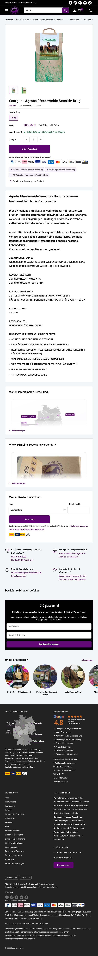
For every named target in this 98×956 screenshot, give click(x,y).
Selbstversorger (60, 820)
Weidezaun (79, 828)
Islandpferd (68, 828)
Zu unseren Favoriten (14, 851)
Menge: (12, 139)
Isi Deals (72, 820)
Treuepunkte (61, 852)
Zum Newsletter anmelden (49, 644)
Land (11, 504)
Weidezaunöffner (74, 835)
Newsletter (10, 818)
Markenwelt (58, 839)
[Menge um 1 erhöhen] (40, 139)
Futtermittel (66, 824)
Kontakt (8, 810)
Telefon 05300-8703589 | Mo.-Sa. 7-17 (20, 3)
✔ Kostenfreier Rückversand (65, 754)
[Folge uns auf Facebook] (70, 3)
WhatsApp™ (58, 774)
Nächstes (87, 20)
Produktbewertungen (14, 863)
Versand (9, 822)
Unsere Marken (79, 824)
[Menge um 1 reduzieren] (26, 139)
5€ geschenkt (63, 865)
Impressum (10, 806)
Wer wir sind (10, 801)
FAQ (7, 797)
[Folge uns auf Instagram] (75, 3)
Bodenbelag (76, 817)
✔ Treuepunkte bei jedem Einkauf (67, 728)
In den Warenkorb (29, 149)
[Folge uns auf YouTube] (85, 3)
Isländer (57, 824)
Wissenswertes (12, 847)
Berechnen (29, 519)
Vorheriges (74, 20)
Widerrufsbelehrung (14, 843)
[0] (79, 10)
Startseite (9, 20)
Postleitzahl (74, 504)
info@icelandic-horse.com (64, 763)
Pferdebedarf (59, 832)
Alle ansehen (87, 660)
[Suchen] (65, 10)
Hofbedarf (58, 817)
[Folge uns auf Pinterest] (80, 3)
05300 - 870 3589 (18, 556)
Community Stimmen (14, 814)
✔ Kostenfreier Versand (63, 750)
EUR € (23, 878)
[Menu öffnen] (6, 10)
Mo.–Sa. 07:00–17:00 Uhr (22, 560)
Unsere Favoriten (22, 20)
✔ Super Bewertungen (62, 732)
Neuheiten (58, 828)
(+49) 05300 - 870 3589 (62, 767)
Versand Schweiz (12, 830)
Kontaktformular (60, 778)
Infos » (31, 767)
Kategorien (10, 859)
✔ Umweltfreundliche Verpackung (67, 736)
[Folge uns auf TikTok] (90, 3)
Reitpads (67, 817)
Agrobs (12, 105)
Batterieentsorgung (14, 834)
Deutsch (10, 878)
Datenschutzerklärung (15, 838)
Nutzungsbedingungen (14, 938)
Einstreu (80, 820)
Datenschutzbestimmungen (63, 935)
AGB (7, 826)
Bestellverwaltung (13, 855)
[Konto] (74, 10)
